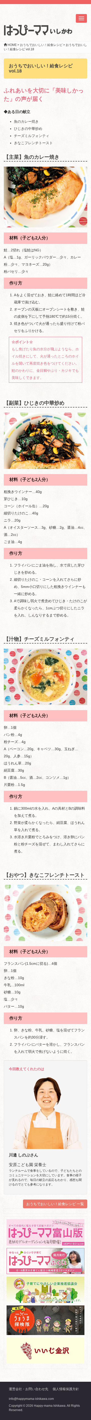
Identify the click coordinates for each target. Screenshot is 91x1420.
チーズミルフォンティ (31, 136)
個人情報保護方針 (66, 1389)
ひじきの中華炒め (28, 129)
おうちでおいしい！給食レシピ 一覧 (55, 1204)
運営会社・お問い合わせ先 (28, 1389)
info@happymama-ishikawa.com (31, 1399)
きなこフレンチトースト (33, 143)
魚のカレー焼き (26, 121)
